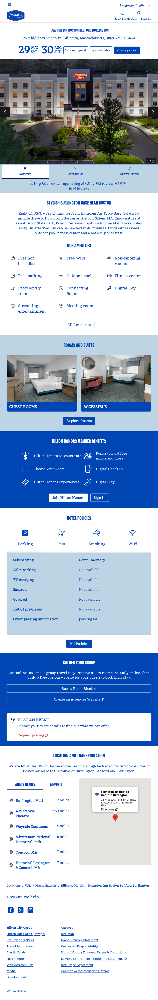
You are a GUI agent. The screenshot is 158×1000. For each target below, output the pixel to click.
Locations (14, 885)
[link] (32, 735)
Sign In (146, 19)
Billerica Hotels (72, 885)
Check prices (128, 50)
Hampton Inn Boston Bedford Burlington (118, 885)
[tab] (25, 172)
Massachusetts (46, 885)
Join (134, 19)
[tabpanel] (79, 186)
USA (28, 885)
